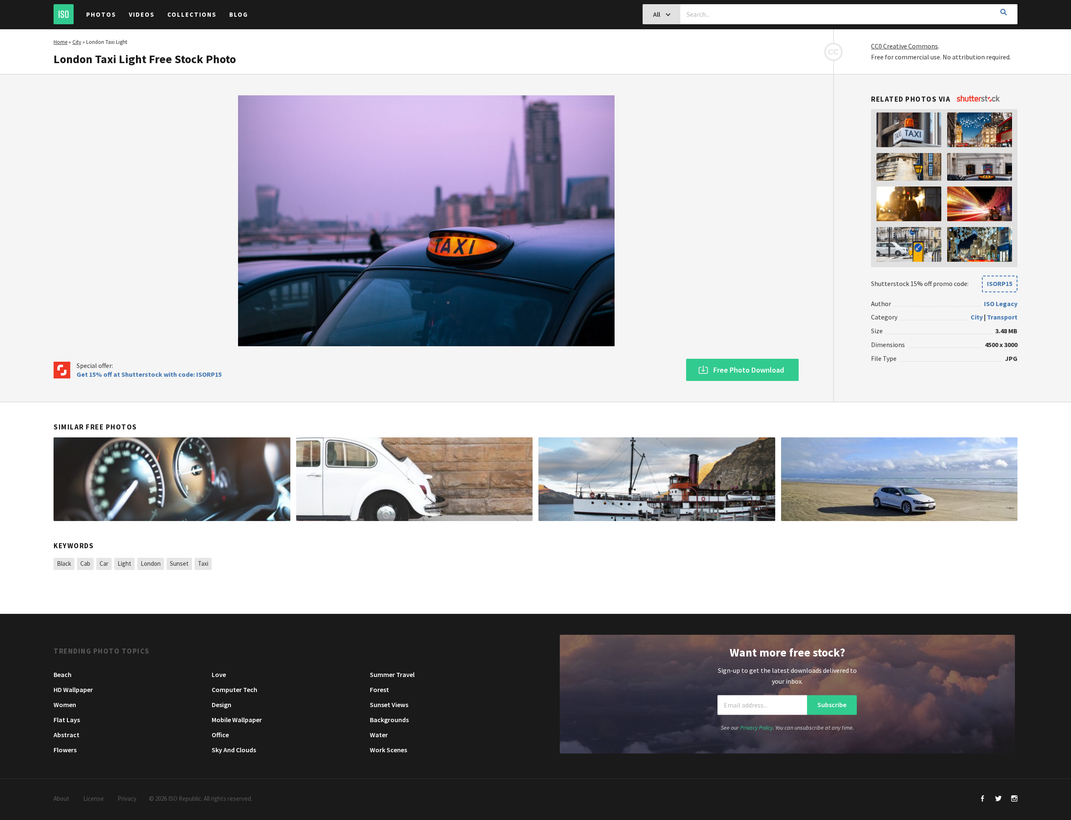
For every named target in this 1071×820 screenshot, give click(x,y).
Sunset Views (389, 704)
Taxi (203, 563)
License (93, 798)
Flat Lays (67, 719)
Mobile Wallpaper (237, 719)
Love (219, 674)
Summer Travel (392, 674)
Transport (1002, 317)
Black (64, 563)
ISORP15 (999, 283)
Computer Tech (234, 689)
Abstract (66, 735)
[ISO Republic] (64, 14)
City (76, 42)
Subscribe (831, 705)
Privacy (127, 798)
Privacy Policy (756, 728)
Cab (85, 563)
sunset (179, 563)
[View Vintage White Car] (414, 479)
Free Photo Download (748, 370)
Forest (379, 689)
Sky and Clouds (234, 750)
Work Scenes (388, 750)
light (124, 563)
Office (220, 735)
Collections (192, 14)
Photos (101, 14)
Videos (142, 14)
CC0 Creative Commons (904, 46)
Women (65, 704)
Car (104, 563)
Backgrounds (389, 719)
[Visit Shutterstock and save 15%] (978, 99)
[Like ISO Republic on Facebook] (982, 799)
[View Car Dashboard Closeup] (172, 479)
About (61, 798)
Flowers (65, 750)
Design (221, 704)
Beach (63, 674)
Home (60, 42)
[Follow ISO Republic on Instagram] (1014, 799)
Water (379, 735)
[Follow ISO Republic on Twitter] (998, 799)
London (151, 563)
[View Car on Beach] (899, 479)
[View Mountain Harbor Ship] (656, 479)
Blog (238, 14)
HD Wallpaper (73, 689)
